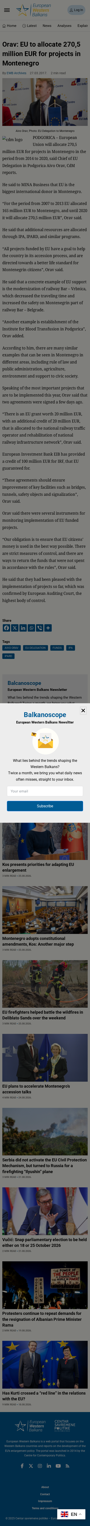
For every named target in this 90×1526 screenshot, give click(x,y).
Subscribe (45, 806)
